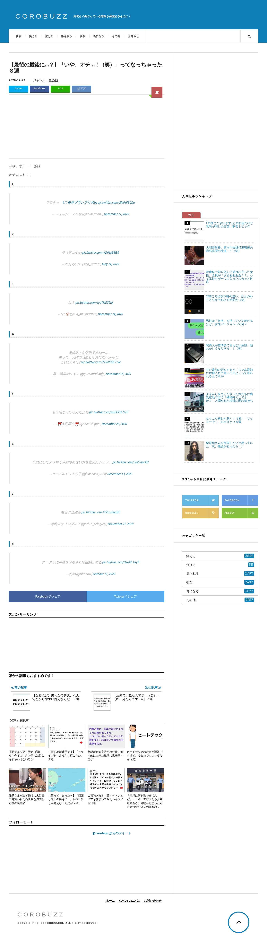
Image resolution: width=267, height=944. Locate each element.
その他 (116, 36)
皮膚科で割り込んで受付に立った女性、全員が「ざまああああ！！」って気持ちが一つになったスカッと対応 (229, 277)
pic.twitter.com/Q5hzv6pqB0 (101, 512)
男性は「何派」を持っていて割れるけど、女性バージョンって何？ (229, 322)
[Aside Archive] (156, 92)
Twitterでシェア (125, 596)
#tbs (94, 202)
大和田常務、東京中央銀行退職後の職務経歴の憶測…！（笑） (229, 249)
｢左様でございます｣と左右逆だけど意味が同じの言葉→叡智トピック (229, 224)
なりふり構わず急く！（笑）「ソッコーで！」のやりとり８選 (229, 420)
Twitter (18, 88)
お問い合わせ (152, 900)
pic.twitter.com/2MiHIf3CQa (116, 202)
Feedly (230, 513)
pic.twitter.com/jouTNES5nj (94, 302)
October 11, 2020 (104, 574)
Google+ (191, 513)
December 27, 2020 (116, 214)
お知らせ (133, 36)
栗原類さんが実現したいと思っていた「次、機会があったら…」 (229, 444)
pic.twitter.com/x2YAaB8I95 (100, 252)
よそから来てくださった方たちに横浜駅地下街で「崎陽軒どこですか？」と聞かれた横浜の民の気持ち (229, 397)
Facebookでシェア (47, 596)
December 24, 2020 (110, 314)
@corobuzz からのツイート (111, 833)
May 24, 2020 (110, 264)
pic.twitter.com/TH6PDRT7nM (101, 362)
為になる (98, 36)
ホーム (110, 900)
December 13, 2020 (119, 474)
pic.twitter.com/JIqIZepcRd (130, 462)
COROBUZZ (42, 16)
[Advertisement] (86, 129)
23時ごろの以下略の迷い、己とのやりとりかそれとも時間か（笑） (229, 298)
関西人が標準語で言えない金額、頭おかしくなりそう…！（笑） (229, 346)
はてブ (81, 88)
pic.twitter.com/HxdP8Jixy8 (120, 562)
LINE (60, 88)
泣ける (49, 36)
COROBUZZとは (129, 900)
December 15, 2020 (118, 374)
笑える (33, 36)
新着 (18, 36)
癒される (66, 36)
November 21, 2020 (121, 524)
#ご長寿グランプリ (77, 202)
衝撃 (82, 36)
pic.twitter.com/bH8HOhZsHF (109, 412)
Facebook (39, 88)
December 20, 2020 (114, 424)
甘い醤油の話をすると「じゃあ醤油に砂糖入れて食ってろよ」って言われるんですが (229, 373)
